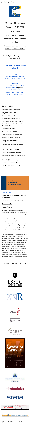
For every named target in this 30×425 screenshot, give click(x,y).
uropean (8, 46)
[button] (1, 2)
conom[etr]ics (11, 49)
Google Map (20, 87)
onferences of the (19, 46)
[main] (15, 36)
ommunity (21, 49)
